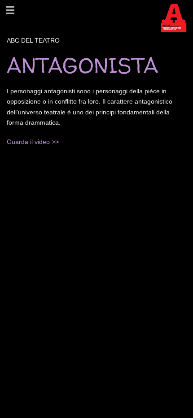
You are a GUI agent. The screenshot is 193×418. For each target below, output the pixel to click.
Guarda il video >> (33, 141)
